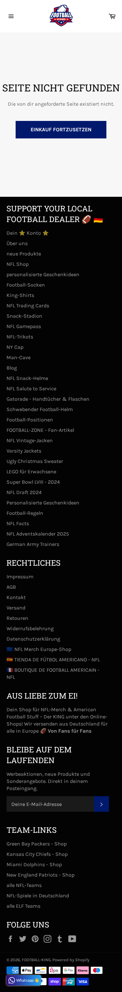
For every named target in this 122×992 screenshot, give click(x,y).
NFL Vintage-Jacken (30, 440)
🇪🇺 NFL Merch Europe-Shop (39, 649)
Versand (16, 608)
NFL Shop (18, 264)
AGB (11, 587)
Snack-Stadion (24, 316)
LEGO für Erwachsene (31, 471)
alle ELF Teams (23, 906)
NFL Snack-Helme (27, 378)
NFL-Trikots (20, 337)
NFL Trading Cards (28, 305)
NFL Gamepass (24, 326)
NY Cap (15, 347)
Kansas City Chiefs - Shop (37, 854)
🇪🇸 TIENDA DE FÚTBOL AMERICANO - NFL (53, 659)
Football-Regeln (25, 513)
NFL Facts (18, 523)
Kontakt (16, 597)
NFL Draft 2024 (24, 492)
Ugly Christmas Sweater (35, 461)
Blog (12, 368)
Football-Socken (26, 285)
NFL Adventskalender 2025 (38, 534)
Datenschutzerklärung (33, 639)
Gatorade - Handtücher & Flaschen (48, 399)
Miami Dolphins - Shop (34, 864)
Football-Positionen (30, 420)
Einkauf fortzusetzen (61, 129)
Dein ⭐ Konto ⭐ (28, 233)
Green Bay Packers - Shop (37, 844)
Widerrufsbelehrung (30, 628)
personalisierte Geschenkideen (43, 274)
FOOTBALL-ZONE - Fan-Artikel (40, 430)
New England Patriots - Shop (41, 875)
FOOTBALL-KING (36, 959)
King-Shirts (20, 295)
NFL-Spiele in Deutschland (38, 895)
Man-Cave (19, 357)
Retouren (17, 618)
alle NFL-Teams (24, 885)
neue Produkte (24, 254)
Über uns (17, 243)
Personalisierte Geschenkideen (43, 503)
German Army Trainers (33, 544)
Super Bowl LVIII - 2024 (33, 482)
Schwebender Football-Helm (40, 409)
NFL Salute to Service (31, 388)
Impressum (20, 576)
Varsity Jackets (24, 451)
